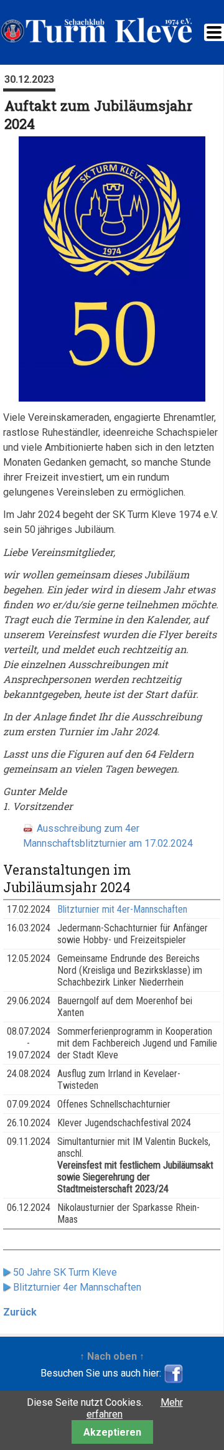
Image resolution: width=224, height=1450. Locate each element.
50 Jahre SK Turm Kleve (65, 1272)
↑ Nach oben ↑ (112, 1356)
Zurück (20, 1312)
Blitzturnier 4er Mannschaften (77, 1287)
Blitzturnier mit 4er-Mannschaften (122, 909)
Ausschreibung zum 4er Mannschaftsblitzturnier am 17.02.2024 (108, 835)
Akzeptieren (112, 1432)
